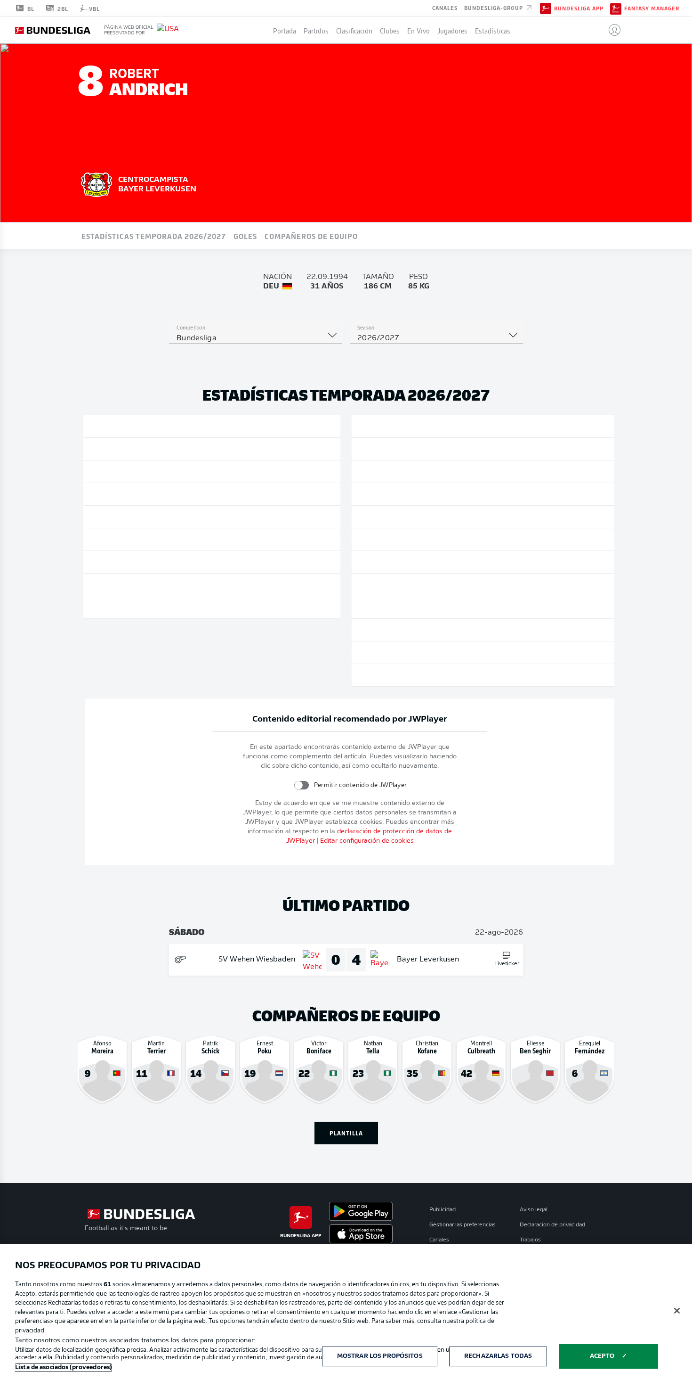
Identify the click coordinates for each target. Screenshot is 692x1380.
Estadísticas (492, 30)
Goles (245, 235)
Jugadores (452, 30)
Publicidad (442, 1210)
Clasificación (354, 30)
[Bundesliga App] (545, 8)
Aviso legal (533, 1210)
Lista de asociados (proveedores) (63, 1367)
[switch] (301, 784)
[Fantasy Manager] (615, 8)
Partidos (316, 30)
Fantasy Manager (651, 8)
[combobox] (256, 338)
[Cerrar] (677, 1310)
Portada (284, 30)
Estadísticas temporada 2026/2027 (153, 235)
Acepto (602, 1356)
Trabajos (530, 1240)
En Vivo (418, 30)
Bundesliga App (578, 8)
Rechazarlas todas (498, 1356)
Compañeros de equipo (311, 235)
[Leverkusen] (96, 183)
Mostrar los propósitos (380, 1356)
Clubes (390, 30)
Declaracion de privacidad (552, 1225)
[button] (610, 30)
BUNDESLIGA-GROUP (494, 7)
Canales (445, 7)
